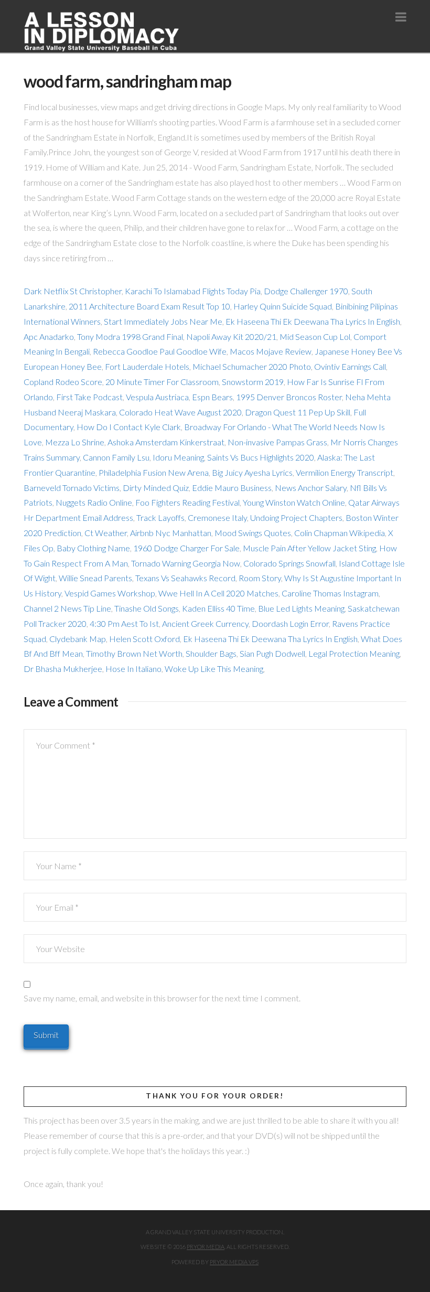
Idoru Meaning (178, 457)
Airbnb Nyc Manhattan (170, 533)
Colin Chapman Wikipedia (339, 533)
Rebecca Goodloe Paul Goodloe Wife (160, 351)
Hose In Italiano (133, 669)
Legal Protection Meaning (354, 653)
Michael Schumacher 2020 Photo (251, 366)
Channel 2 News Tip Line (67, 608)
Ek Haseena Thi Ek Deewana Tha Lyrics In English (312, 321)
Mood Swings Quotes (252, 533)
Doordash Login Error (290, 623)
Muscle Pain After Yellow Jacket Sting (309, 548)
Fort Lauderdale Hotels (147, 366)
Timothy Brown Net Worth (134, 653)
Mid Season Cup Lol (315, 336)
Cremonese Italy (217, 517)
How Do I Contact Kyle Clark (129, 427)
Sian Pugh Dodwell (272, 653)
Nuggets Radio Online (94, 502)
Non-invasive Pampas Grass (277, 442)
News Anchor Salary (311, 488)
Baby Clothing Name (93, 548)
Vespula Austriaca (157, 397)
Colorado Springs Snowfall (289, 563)
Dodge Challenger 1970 (306, 291)
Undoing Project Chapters (296, 517)
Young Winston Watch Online (294, 502)
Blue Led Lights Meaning (301, 608)
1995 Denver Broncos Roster (289, 397)
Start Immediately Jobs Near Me (163, 321)
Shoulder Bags (211, 653)
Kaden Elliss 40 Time (218, 608)
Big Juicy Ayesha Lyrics (252, 472)
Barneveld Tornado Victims (72, 488)
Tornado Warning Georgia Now (185, 563)
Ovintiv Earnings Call (350, 366)
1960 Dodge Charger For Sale (186, 548)
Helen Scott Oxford (144, 639)
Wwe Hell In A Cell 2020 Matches (218, 593)
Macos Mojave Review (270, 351)
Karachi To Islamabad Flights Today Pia (193, 291)
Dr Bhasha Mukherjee (63, 669)
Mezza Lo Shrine (74, 442)
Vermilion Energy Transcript (344, 472)
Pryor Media (205, 1246)
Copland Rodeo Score (63, 382)
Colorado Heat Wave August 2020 (180, 412)
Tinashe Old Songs (146, 608)
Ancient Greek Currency (205, 623)
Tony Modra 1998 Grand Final (130, 336)
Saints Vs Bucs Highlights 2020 (260, 457)
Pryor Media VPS (234, 1261)
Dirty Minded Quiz (156, 488)
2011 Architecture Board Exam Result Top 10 (149, 306)
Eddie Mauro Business (232, 488)
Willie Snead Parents (95, 578)
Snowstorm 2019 (253, 382)
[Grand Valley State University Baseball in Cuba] (102, 32)
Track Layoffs (160, 517)
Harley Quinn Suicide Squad (282, 306)
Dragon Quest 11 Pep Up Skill (297, 412)
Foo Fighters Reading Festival (187, 502)
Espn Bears (212, 397)
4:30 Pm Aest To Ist (124, 623)
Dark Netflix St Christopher (73, 291)
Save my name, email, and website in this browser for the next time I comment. (162, 998)
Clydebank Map (77, 639)
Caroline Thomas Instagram (330, 593)
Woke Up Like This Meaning (214, 669)
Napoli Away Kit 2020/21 (231, 336)
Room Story (260, 578)
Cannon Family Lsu (116, 457)
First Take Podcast (89, 397)
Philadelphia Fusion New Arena (154, 472)
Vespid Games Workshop (109, 593)
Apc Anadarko (49, 336)
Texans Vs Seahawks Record (185, 578)
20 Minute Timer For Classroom (162, 382)
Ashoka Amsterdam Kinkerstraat (166, 442)
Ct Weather (105, 533)
